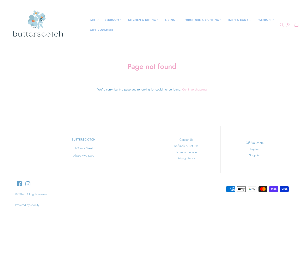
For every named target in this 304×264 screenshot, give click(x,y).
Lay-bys (254, 149)
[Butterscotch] (37, 25)
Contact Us (186, 139)
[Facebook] (19, 183)
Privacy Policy (186, 158)
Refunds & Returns (186, 146)
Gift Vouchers (254, 143)
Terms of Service (186, 152)
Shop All (254, 155)
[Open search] (282, 25)
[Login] (288, 25)
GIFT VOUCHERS (102, 30)
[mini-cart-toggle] (296, 25)
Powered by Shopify (27, 205)
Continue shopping (194, 89)
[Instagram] (27, 183)
